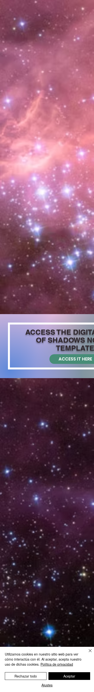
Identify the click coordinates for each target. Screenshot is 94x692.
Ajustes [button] (47, 685)
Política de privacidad (56, 664)
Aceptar (69, 676)
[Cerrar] (87, 653)
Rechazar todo (25, 676)
